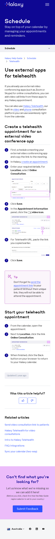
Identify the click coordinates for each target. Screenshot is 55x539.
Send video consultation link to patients (27, 424)
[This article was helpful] (23, 401)
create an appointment (34, 161)
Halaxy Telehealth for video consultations (20, 432)
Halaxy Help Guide (13, 58)
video (16, 109)
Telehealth (14, 61)
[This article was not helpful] (32, 401)
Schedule (10, 48)
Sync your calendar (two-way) (21, 451)
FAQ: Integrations (14, 445)
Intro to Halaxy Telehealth (19, 440)
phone (28, 109)
